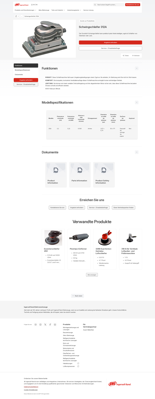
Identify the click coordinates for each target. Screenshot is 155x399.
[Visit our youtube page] (35, 324)
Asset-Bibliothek (88, 330)
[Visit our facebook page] (50, 324)
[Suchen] (95, 4)
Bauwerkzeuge (68, 332)
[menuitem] (26, 10)
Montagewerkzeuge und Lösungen (71, 329)
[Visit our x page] (45, 324)
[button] (92, 68)
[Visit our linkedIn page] (55, 324)
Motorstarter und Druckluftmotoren (68, 349)
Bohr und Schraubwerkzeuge (69, 344)
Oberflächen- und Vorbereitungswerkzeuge (71, 354)
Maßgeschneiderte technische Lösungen (70, 339)
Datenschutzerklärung (31, 387)
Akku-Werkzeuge (68, 335)
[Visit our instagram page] (40, 324)
